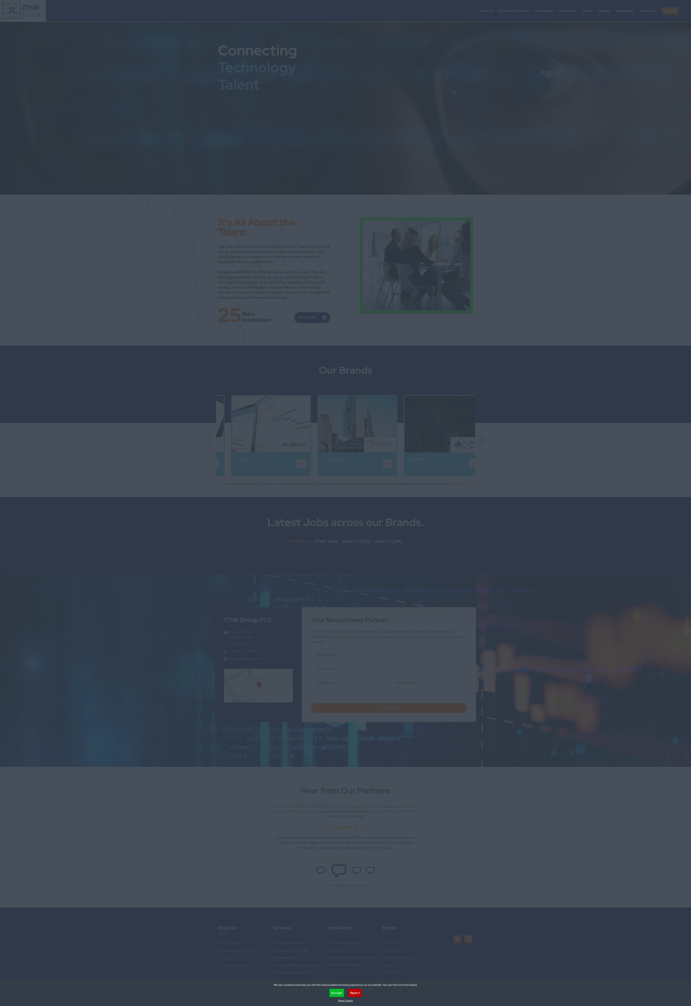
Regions (604, 10)
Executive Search (287, 958)
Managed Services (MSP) (293, 972)
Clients (587, 10)
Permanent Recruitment (292, 950)
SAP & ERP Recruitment (346, 965)
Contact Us (648, 10)
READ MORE (307, 317)
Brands (670, 11)
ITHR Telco (326, 541)
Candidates (568, 10)
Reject (355, 993)
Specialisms (544, 10)
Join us (225, 958)
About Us (486, 10)
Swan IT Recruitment (399, 958)
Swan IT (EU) (357, 541)
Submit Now (389, 708)
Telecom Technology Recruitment (353, 957)
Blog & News (625, 10)
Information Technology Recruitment (346, 946)
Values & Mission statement (239, 950)
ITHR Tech (300, 541)
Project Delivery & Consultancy (297, 965)
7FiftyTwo (392, 972)
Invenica (390, 965)
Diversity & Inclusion (234, 965)
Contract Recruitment (290, 943)
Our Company (230, 943)
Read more (458, 483)
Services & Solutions (514, 10)
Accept (336, 993)
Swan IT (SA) (389, 541)
